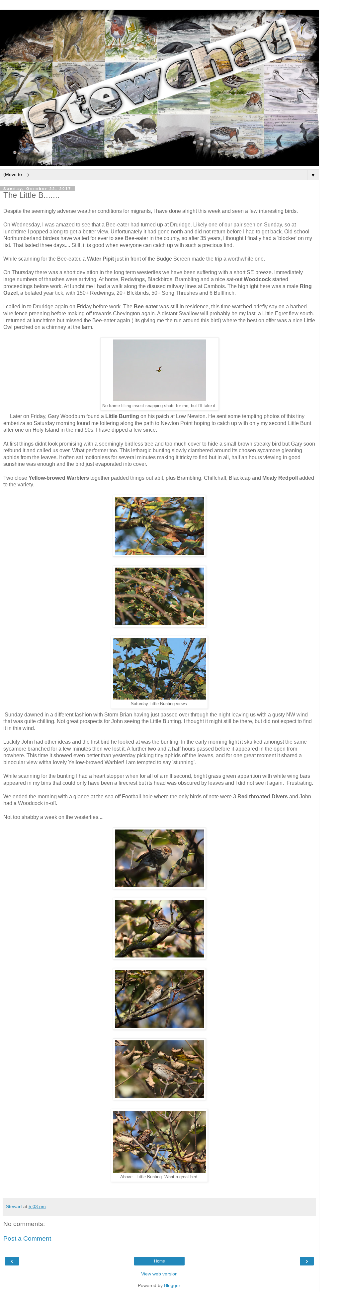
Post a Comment (27, 1238)
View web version (159, 1273)
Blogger (172, 1285)
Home (159, 1261)
